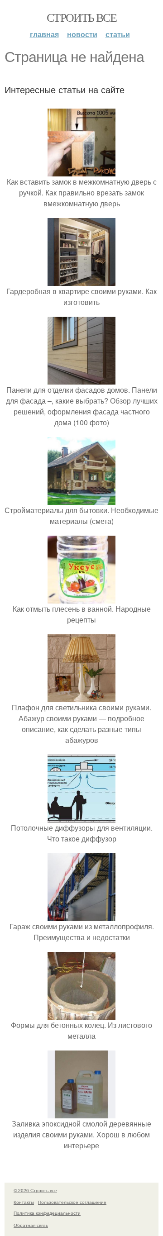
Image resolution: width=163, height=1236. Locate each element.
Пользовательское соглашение (72, 1202)
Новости (82, 34)
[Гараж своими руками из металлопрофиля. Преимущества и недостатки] (81, 915)
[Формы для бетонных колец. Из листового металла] (81, 1014)
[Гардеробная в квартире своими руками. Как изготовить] (81, 280)
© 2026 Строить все (35, 1190)
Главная (44, 34)
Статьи (117, 34)
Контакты (24, 1202)
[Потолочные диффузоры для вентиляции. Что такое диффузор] (81, 817)
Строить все (81, 17)
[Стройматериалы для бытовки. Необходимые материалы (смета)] (81, 499)
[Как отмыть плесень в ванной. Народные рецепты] (81, 598)
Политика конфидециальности (47, 1213)
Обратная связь (31, 1225)
